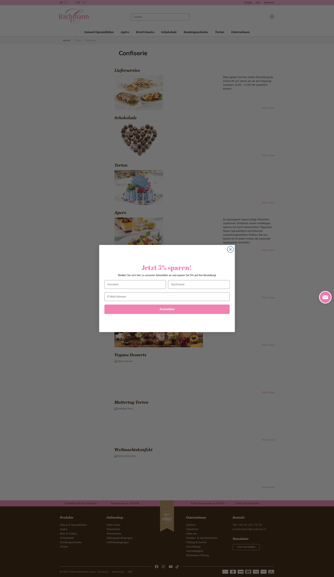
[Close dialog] (230, 249)
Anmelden (167, 309)
